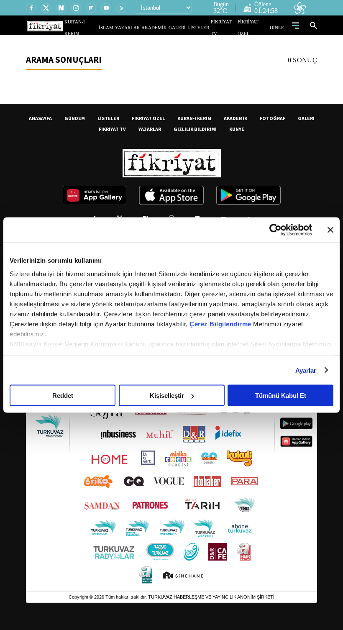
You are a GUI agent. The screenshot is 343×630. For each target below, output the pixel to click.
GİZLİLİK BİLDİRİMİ (195, 129)
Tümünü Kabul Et (280, 395)
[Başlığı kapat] (330, 230)
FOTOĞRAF (272, 118)
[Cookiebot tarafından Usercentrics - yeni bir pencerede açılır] (275, 230)
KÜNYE (236, 129)
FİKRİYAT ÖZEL (255, 27)
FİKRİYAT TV (227, 27)
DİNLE (278, 27)
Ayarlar (306, 370)
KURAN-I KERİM (194, 118)
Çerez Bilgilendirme (221, 323)
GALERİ (185, 27)
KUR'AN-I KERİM (102, 27)
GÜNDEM (74, 118)
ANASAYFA (40, 118)
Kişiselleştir (167, 395)
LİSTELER (204, 27)
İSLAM (125, 27)
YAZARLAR (143, 27)
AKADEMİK (166, 27)
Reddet (62, 395)
